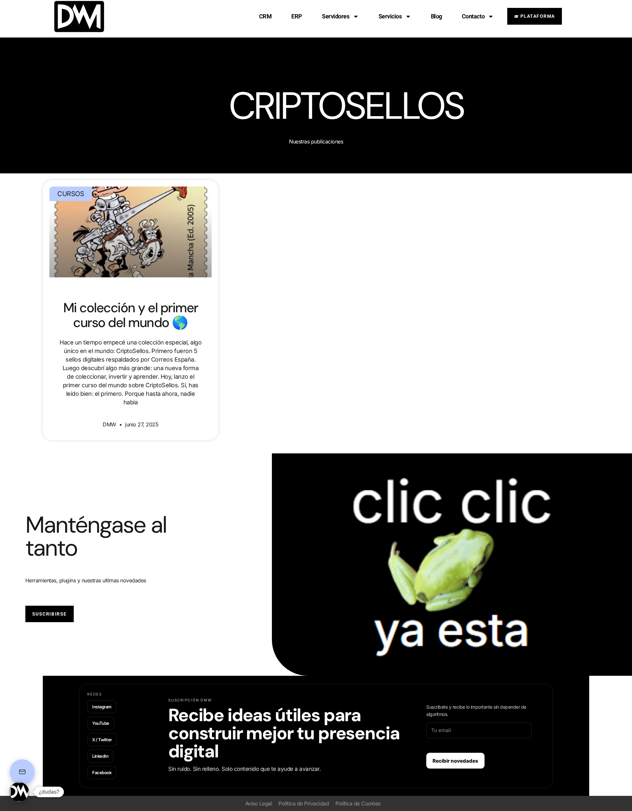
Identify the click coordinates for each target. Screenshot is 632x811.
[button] (19, 792)
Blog (436, 16)
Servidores (336, 16)
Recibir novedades (455, 761)
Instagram (102, 706)
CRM (265, 16)
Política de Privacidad (303, 803)
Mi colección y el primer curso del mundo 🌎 (130, 315)
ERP (296, 16)
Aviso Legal (258, 803)
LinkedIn (100, 756)
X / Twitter (102, 739)
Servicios (390, 16)
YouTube (100, 723)
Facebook (101, 772)
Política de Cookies (358, 803)
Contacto (473, 16)
